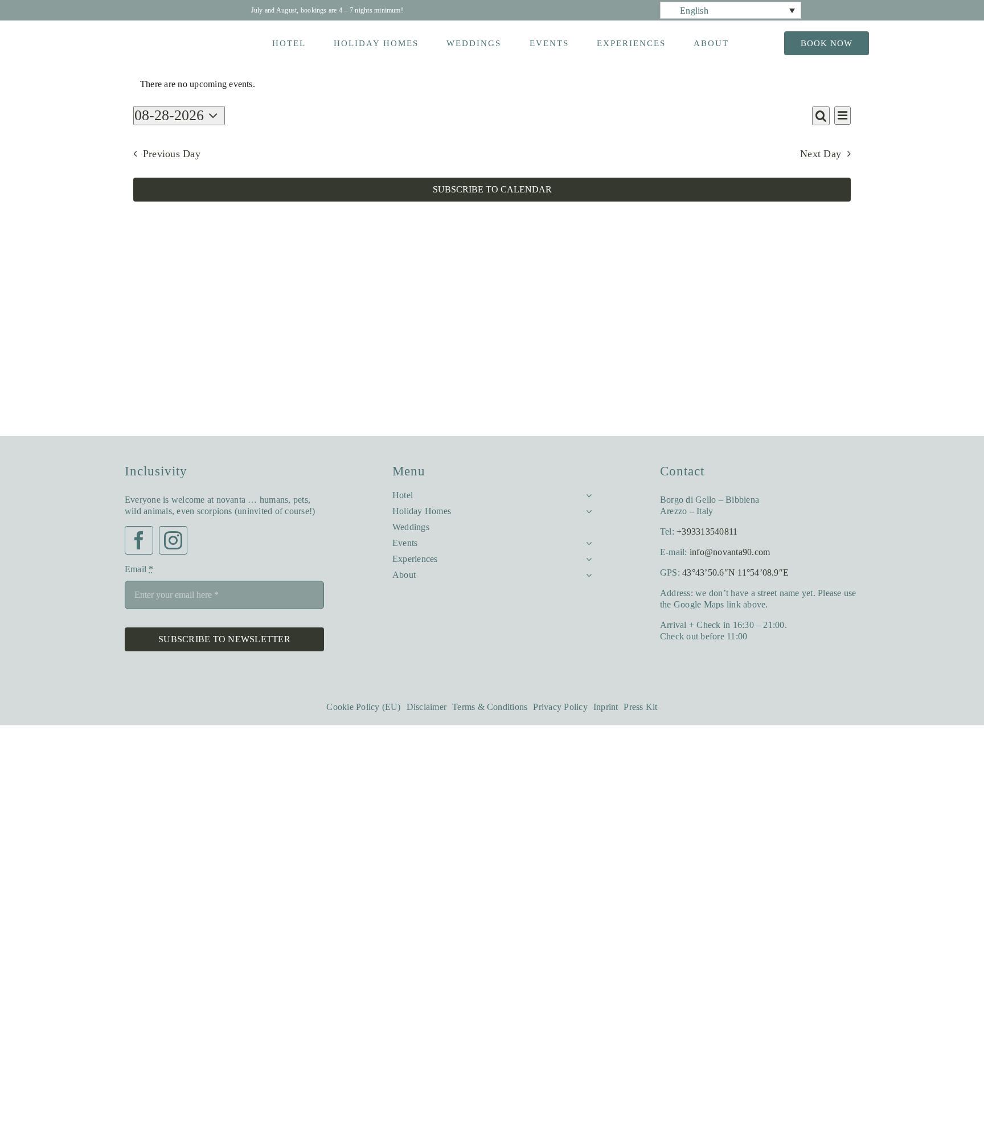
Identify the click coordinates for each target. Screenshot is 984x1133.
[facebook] (139, 551)
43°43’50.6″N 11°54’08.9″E (741, 572)
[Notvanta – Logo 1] (157, 35)
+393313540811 (710, 531)
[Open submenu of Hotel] (586, 492)
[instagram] (173, 551)
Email (141, 580)
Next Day (816, 154)
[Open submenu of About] (586, 572)
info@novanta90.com (744, 552)
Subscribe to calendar (492, 190)
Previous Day (177, 154)
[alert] (492, 84)
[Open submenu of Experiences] (586, 556)
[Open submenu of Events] (586, 540)
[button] (730, 10)
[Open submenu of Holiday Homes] (586, 508)
